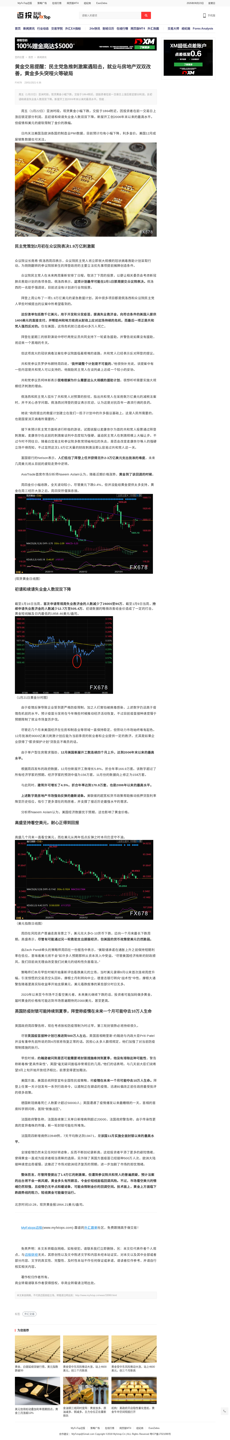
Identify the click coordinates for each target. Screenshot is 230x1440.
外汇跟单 (90, 1227)
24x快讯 (94, 28)
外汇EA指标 (73, 28)
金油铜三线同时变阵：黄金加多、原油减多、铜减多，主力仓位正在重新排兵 (84, 1412)
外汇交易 (29, 1314)
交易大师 (173, 28)
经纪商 (87, 3)
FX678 (18, 82)
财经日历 (108, 28)
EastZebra (101, 3)
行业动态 (43, 28)
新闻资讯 (29, 28)
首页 (18, 28)
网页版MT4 (73, 3)
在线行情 (56, 3)
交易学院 (57, 28)
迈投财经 (31, 1255)
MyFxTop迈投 (25, 3)
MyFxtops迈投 (31, 1227)
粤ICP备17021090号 (160, 1434)
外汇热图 (153, 28)
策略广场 (42, 3)
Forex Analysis (203, 28)
